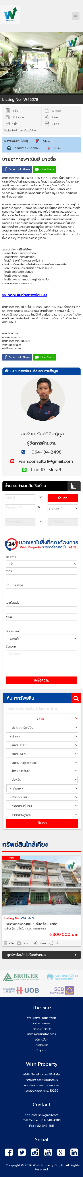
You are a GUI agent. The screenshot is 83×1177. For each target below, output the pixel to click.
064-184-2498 (46, 452)
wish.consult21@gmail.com (43, 461)
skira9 (55, 469)
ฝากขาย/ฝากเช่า (42, 1029)
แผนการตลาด (41, 1023)
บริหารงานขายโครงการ (41, 1034)
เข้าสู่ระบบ (41, 1050)
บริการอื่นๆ (41, 1039)
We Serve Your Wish (41, 1018)
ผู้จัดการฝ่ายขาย (41, 443)
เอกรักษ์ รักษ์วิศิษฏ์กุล (41, 433)
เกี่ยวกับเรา (41, 1045)
